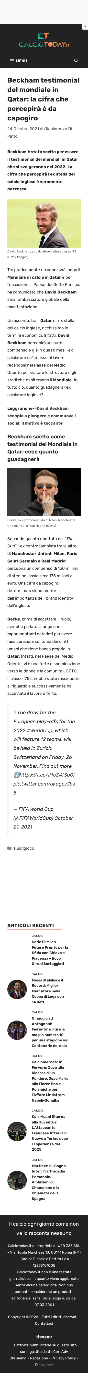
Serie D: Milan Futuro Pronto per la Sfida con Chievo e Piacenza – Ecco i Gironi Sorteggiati (50, 953)
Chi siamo (18, 1358)
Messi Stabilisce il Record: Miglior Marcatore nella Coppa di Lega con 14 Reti (48, 991)
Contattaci (44, 1323)
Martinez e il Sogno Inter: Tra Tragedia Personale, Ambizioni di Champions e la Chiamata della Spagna (49, 1182)
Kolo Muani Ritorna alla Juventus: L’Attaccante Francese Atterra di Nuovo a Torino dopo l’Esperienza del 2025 (50, 1133)
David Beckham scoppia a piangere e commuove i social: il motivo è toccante (41, 416)
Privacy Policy (64, 1358)
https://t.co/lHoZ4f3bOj (47, 775)
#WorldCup (39, 730)
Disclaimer (44, 1365)
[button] (76, 61)
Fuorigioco (24, 848)
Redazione (39, 1358)
